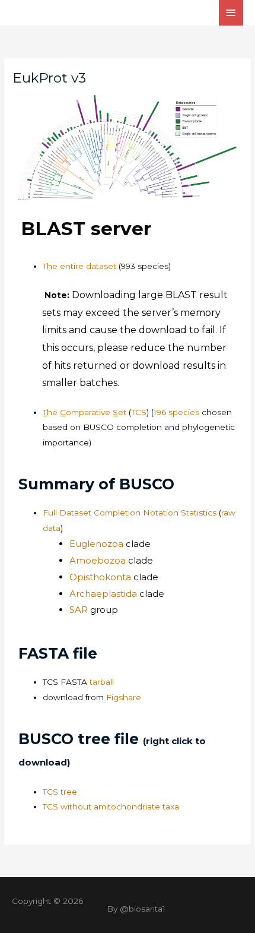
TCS (138, 412)
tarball (78, 682)
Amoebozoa (98, 560)
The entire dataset (79, 266)
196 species (176, 412)
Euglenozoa (97, 543)
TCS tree (60, 791)
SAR (79, 609)
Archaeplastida (103, 593)
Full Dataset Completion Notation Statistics (129, 512)
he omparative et (86, 412)
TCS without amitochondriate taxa (111, 806)
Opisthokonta (100, 577)
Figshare (123, 697)
